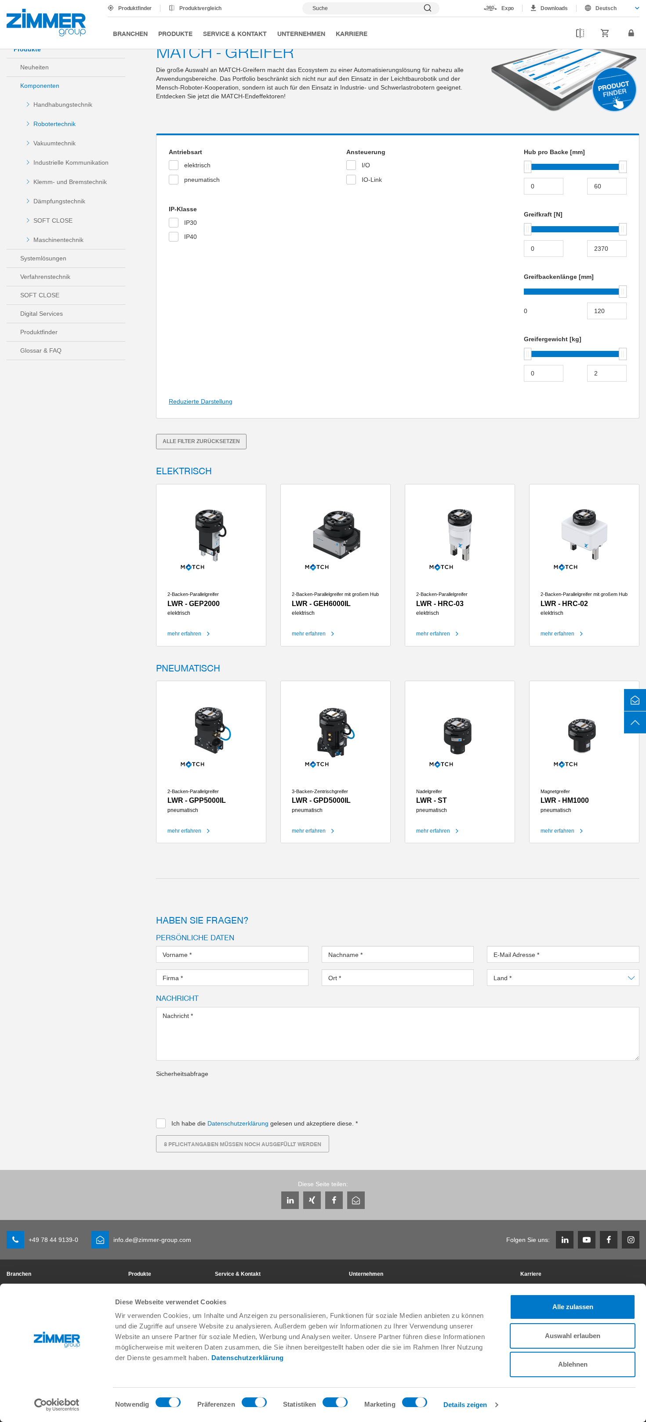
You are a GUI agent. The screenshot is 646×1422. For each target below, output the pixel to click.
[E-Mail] (356, 1200)
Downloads (554, 8)
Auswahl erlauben (572, 1335)
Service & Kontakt (235, 33)
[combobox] (608, 8)
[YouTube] (586, 1240)
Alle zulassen (572, 1306)
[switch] (254, 1404)
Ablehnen (573, 1364)
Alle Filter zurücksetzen (201, 441)
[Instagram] (630, 1240)
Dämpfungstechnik (59, 201)
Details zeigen (465, 1404)
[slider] (528, 167)
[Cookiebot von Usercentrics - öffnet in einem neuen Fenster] (56, 1404)
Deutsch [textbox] (606, 8)
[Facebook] (334, 1200)
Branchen (130, 33)
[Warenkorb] (605, 33)
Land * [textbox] (503, 978)
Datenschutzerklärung (247, 1357)
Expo (507, 8)
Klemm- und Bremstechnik (70, 181)
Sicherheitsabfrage (182, 1073)
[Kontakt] (635, 700)
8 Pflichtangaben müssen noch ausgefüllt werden (242, 1143)
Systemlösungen (43, 258)
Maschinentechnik (58, 239)
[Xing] (312, 1200)
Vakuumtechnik (54, 143)
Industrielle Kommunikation (71, 162)
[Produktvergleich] (580, 33)
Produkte (175, 33)
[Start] (46, 22)
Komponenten (39, 85)
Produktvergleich (200, 8)
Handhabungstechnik (62, 104)
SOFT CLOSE (53, 220)
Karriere (351, 33)
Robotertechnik (54, 123)
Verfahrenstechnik (45, 276)
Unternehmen (301, 33)
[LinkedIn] (290, 1200)
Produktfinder (135, 8)
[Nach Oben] (635, 722)
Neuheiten (34, 67)
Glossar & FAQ (41, 350)
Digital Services (41, 313)
